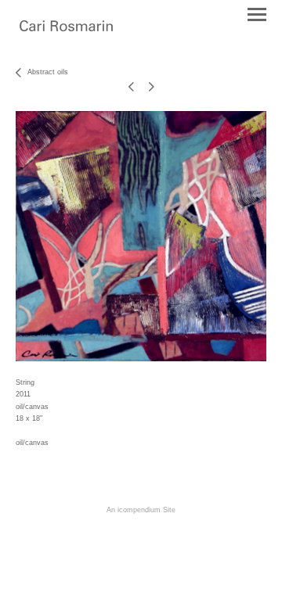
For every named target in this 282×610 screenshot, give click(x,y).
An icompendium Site (141, 510)
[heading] (66, 27)
